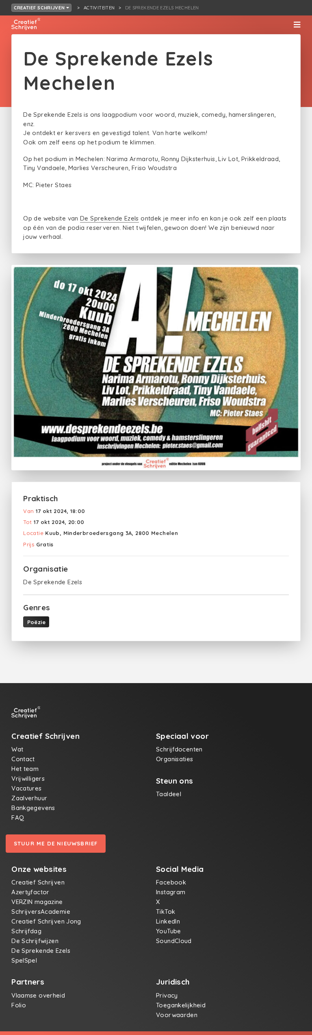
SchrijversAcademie (40, 911)
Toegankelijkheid (181, 1005)
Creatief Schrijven (40, 8)
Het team (25, 769)
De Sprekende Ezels (109, 218)
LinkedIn (168, 921)
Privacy (167, 995)
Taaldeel (168, 794)
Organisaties (174, 759)
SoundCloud (174, 941)
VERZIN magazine (37, 902)
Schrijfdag (26, 931)
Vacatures (26, 788)
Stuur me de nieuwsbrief (56, 843)
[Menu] (297, 25)
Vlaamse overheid (38, 995)
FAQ (17, 817)
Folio (18, 1005)
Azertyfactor (30, 892)
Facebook (171, 882)
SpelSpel (24, 960)
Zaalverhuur (29, 798)
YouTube (168, 931)
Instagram (170, 892)
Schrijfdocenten (179, 749)
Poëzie (36, 622)
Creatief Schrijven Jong (46, 921)
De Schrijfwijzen (34, 941)
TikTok (165, 911)
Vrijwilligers (28, 778)
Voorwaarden (176, 1015)
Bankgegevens (33, 808)
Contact (23, 759)
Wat (17, 749)
